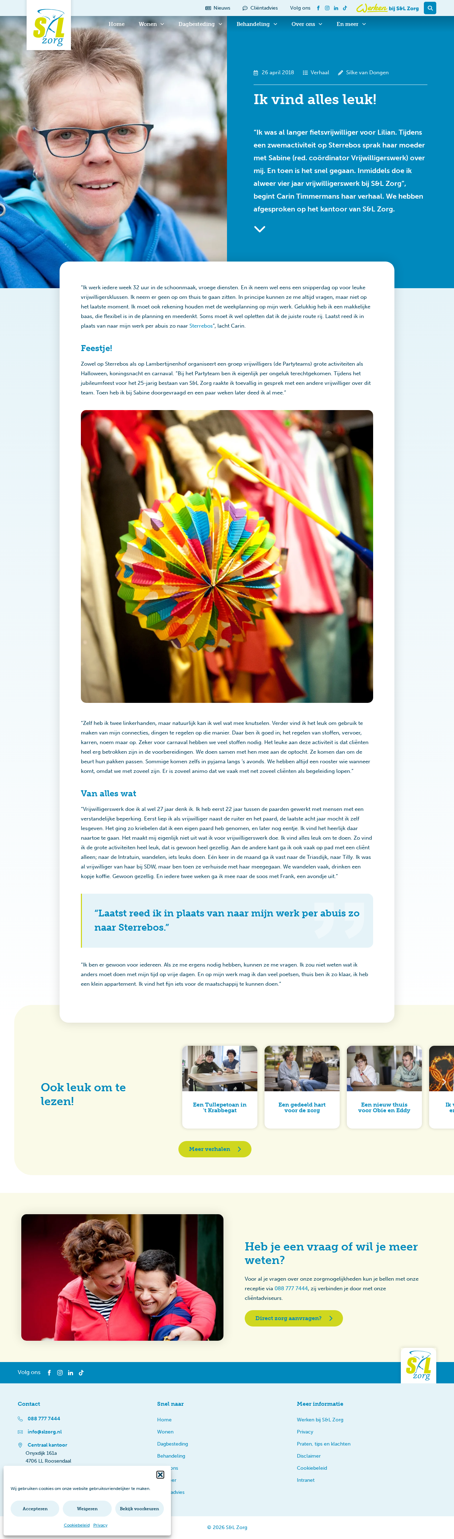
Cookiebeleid (77, 1525)
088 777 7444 (291, 1288)
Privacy (100, 1525)
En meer (348, 24)
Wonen (148, 24)
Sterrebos (201, 326)
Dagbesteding (196, 24)
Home (116, 24)
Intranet (306, 1480)
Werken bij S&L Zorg (320, 1420)
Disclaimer (309, 1456)
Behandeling (253, 24)
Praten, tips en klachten (323, 1444)
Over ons (303, 24)
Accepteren (35, 1508)
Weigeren (87, 1508)
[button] (160, 1474)
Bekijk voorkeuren (139, 1508)
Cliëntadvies (170, 1492)
